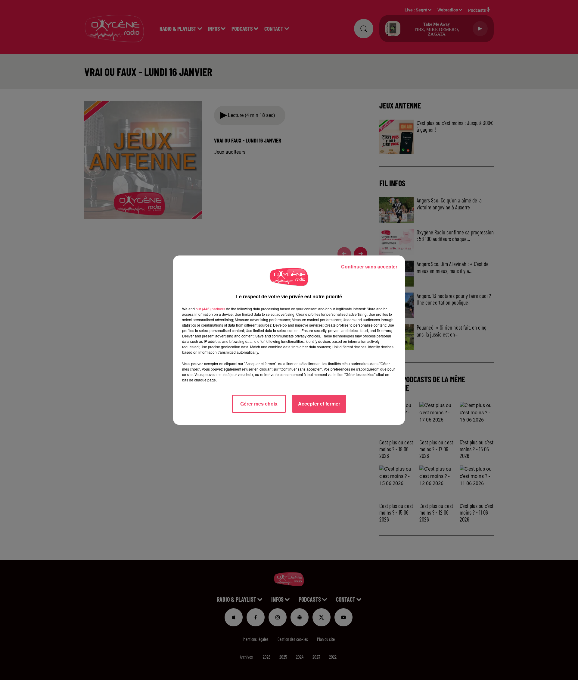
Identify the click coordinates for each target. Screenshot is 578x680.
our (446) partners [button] (210, 308)
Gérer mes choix (259, 403)
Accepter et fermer (319, 403)
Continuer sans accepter (369, 266)
